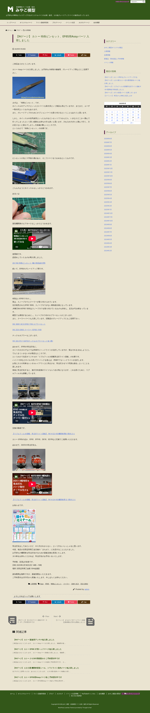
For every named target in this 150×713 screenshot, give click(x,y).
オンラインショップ (123, 1)
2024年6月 (108, 236)
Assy (42, 584)
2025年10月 (108, 176)
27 (112, 120)
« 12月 (113, 123)
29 (122, 120)
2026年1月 (108, 165)
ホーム (9, 30)
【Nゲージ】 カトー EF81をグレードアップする (120, 77)
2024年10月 (108, 221)
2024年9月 (108, 224)
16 (127, 114)
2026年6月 (108, 146)
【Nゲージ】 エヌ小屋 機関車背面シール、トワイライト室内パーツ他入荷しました (46, 668)
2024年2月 (108, 251)
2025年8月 (108, 183)
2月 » (131, 123)
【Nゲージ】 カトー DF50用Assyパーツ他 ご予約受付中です (38, 677)
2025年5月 (108, 194)
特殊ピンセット (56, 584)
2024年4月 (108, 243)
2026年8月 (108, 138)
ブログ (18, 30)
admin (87, 589)
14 (117, 114)
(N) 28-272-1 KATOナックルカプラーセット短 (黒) (32, 341)
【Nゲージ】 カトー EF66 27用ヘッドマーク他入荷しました (37, 649)
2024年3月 (108, 247)
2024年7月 (108, 232)
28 (117, 120)
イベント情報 (108, 62)
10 (133, 112)
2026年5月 (108, 150)
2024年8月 (108, 228)
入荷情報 (28, 30)
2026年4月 (108, 153)
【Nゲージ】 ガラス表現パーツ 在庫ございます (120, 92)
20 (112, 117)
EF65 (47, 584)
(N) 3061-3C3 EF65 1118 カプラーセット (29, 324)
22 (122, 117)
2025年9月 (108, 180)
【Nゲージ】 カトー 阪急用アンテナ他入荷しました (34, 640)
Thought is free (87, 707)
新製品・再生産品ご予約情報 (114, 59)
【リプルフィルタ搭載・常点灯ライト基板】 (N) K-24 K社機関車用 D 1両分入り (44, 500)
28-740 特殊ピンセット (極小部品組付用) (28, 263)
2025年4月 (108, 198)
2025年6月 (108, 191)
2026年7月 (108, 142)
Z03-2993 (84, 584)
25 (138, 117)
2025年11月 (108, 172)
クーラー (66, 584)
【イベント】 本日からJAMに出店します (118, 96)
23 (128, 117)
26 (107, 120)
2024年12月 (108, 213)
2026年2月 (108, 161)
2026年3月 (108, 157)
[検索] (143, 1)
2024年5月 (108, 239)
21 (117, 117)
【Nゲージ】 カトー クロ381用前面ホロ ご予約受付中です (37, 658)
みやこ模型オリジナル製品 (113, 47)
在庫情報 (107, 55)
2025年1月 (108, 209)
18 (138, 114)
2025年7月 (108, 187)
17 (133, 114)
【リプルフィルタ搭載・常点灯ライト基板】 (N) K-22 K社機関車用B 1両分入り (43, 434)
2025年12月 (108, 168)
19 (107, 117)
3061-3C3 (75, 584)
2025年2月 (108, 206)
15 (122, 114)
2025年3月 (108, 202)
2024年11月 (108, 217)
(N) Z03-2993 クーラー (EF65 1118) (27, 330)
